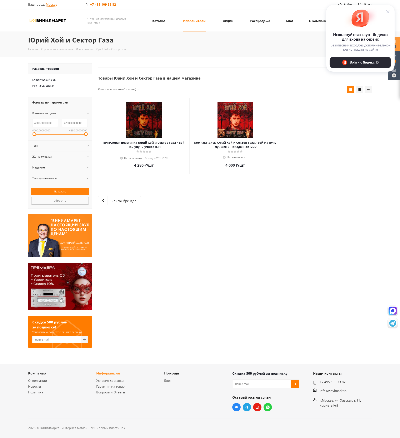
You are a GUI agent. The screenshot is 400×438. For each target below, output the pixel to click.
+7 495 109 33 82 (103, 4)
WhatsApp (268, 407)
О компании (37, 380)
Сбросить (60, 200)
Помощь (171, 373)
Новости (34, 386)
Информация (108, 373)
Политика (35, 392)
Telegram (247, 407)
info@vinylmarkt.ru (334, 391)
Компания (37, 373)
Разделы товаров (45, 69)
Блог (167, 380)
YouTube (257, 407)
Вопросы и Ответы (110, 392)
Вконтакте (236, 407)
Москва (51, 4)
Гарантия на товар (110, 386)
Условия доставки (110, 380)
